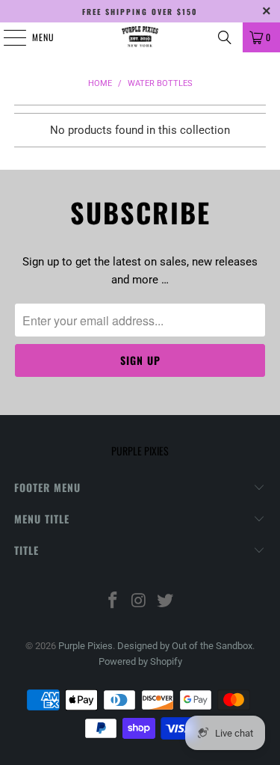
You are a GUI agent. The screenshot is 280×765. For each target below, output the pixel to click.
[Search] (225, 37)
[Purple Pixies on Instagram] (139, 601)
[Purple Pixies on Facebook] (113, 601)
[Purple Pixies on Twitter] (165, 601)
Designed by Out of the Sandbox (184, 645)
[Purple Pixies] (140, 37)
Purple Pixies (85, 645)
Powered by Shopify (140, 661)
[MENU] (6, 37)
